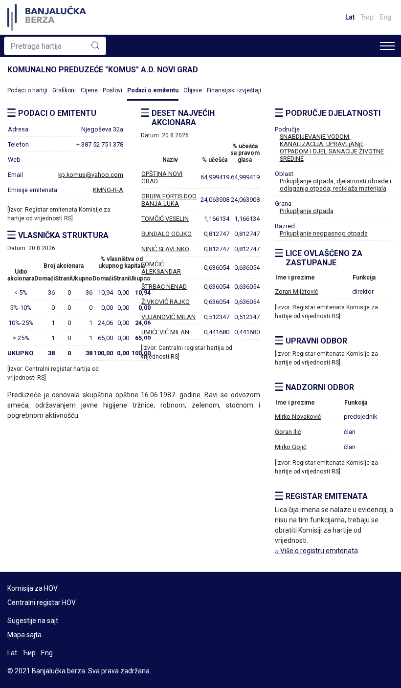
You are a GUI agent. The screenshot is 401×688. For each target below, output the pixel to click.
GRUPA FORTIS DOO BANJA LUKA (169, 200)
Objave (192, 90)
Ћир (367, 17)
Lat (350, 17)
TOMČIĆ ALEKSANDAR (161, 267)
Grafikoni (64, 90)
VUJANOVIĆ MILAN (168, 317)
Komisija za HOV (32, 588)
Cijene (89, 90)
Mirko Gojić (291, 447)
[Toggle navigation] (387, 46)
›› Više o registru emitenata (316, 551)
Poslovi (112, 90)
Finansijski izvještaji (234, 90)
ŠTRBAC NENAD (164, 286)
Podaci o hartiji (27, 90)
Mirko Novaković (298, 416)
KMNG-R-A (108, 190)
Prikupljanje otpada (307, 211)
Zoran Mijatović (296, 291)
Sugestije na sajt (32, 620)
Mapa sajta (24, 635)
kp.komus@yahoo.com (90, 174)
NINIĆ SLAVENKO (165, 249)
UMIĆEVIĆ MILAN (165, 332)
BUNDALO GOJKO (166, 233)
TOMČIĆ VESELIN (165, 218)
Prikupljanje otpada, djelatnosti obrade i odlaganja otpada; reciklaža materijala (335, 184)
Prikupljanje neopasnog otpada (324, 233)
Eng (385, 17)
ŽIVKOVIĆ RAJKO (165, 301)
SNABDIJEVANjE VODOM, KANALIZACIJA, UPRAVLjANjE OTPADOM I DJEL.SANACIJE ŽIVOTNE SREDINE (332, 147)
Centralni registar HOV (41, 602)
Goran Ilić (288, 431)
